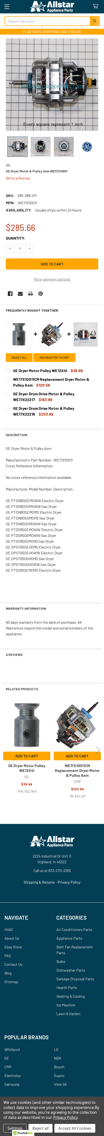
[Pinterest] (40, 293)
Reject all (40, 1128)
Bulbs (60, 961)
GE (6, 1058)
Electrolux (12, 1075)
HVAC (8, 929)
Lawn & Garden (68, 1013)
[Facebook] (10, 293)
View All (60, 1084)
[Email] (20, 293)
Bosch (59, 1066)
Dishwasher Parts (70, 970)
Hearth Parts (66, 987)
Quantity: (15, 238)
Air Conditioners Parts (74, 929)
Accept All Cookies (74, 1128)
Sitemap (11, 981)
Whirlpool (12, 1049)
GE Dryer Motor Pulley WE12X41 (26, 768)
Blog (8, 973)
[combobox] (52, 21)
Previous (6, 750)
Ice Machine (65, 1005)
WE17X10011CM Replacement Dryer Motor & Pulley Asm (77, 770)
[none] (52, 84)
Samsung (11, 1084)
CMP (8, 1066)
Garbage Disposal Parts (75, 978)
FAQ (7, 955)
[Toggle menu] (6, 6)
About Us (11, 938)
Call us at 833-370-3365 (52, 870)
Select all (19, 357)
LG (56, 1049)
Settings (14, 1128)
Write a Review (18, 178)
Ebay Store (13, 947)
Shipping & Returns (39, 882)
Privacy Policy (69, 882)
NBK (57, 1058)
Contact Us (13, 964)
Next (98, 750)
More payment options (52, 279)
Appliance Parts (69, 938)
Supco (59, 1075)
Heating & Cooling (70, 996)
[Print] (30, 293)
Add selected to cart (54, 357)
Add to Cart (26, 756)
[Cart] (96, 6)
